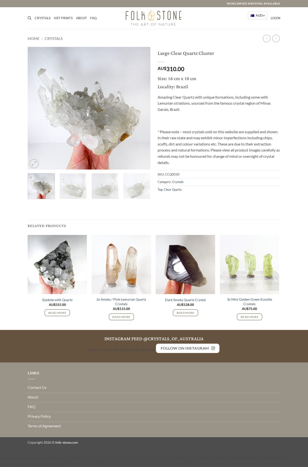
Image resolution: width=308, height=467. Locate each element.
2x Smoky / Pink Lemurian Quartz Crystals (121, 301)
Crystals (43, 18)
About (81, 18)
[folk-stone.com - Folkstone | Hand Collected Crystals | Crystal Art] (154, 18)
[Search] (29, 18)
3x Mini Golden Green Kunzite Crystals (249, 301)
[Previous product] (276, 38)
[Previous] (36, 108)
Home (33, 38)
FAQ (93, 18)
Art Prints (63, 18)
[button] (275, 18)
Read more (57, 312)
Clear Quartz (173, 189)
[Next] (142, 108)
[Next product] (266, 38)
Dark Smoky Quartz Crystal (185, 300)
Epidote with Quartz (57, 300)
